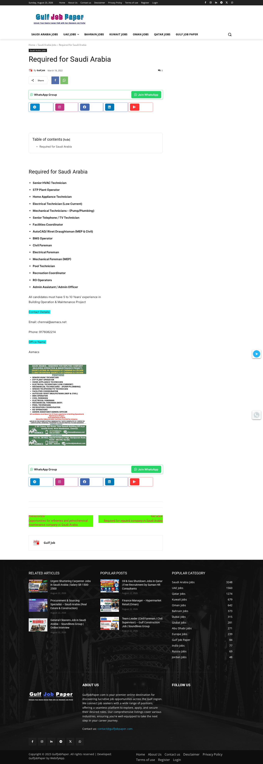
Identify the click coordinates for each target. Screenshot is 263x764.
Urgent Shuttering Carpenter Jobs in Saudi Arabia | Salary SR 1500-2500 (70, 585)
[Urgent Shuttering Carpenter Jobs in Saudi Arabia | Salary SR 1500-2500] (38, 585)
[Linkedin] (216, 3)
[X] (226, 3)
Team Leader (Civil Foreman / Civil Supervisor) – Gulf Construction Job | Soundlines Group (142, 622)
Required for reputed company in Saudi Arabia (133, 520)
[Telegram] (221, 3)
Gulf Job (41, 70)
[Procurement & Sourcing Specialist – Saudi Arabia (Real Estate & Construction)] (38, 605)
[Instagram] (211, 3)
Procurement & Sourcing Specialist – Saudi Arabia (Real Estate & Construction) (68, 604)
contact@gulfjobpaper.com (115, 729)
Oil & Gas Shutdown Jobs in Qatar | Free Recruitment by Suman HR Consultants (142, 585)
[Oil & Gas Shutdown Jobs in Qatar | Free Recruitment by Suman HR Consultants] (109, 585)
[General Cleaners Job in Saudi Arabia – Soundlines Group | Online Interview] (38, 624)
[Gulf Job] (31, 70)
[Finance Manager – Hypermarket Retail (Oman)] (109, 605)
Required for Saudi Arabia (55, 146)
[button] (229, 34)
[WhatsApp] (232, 3)
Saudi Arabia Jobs (47, 45)
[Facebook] (205, 3)
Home (32, 45)
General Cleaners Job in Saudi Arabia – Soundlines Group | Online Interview (68, 624)
